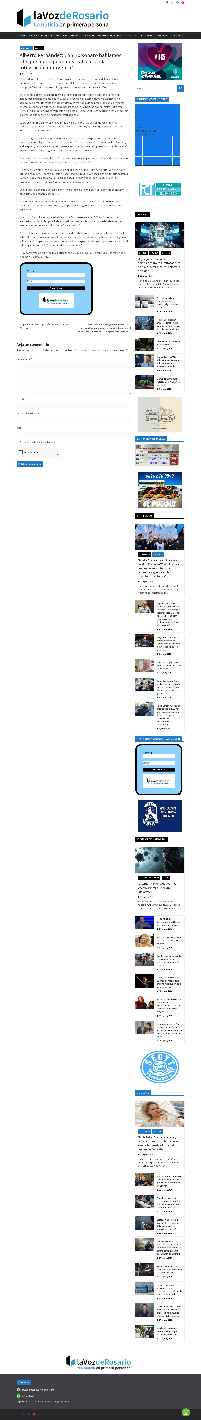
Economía (46, 35)
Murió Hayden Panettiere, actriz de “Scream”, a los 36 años (169, 940)
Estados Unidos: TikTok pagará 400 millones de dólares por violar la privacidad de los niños (168, 1224)
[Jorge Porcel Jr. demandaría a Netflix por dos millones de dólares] (144, 924)
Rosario (178, 35)
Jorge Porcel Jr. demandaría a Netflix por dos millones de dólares (169, 921)
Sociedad (158, 1131)
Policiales (61, 35)
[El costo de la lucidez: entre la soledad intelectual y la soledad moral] (144, 305)
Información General (110, 35)
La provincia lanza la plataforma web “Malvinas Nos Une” (45, 326)
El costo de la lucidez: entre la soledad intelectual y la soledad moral (168, 303)
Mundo (133, 35)
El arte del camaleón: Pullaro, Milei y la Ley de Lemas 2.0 (168, 381)
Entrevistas (144, 554)
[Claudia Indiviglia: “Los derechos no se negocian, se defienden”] (144, 667)
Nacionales (147, 35)
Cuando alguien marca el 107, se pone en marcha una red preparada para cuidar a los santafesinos (169, 1203)
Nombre (31, 271)
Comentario (24, 359)
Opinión (75, 35)
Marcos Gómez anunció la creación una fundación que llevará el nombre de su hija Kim (169, 1181)
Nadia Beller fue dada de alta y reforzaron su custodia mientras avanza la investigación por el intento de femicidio (158, 1143)
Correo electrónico (28, 413)
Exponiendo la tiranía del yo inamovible (168, 343)
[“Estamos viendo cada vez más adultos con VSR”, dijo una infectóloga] (159, 860)
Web (19, 427)
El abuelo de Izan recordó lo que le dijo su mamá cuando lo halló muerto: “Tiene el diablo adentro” (169, 1311)
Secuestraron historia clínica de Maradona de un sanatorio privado (169, 1269)
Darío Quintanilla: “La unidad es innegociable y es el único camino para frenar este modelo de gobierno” (168, 687)
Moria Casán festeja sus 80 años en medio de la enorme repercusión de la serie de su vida (169, 982)
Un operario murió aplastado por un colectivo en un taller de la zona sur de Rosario (169, 1290)
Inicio (21, 35)
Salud (166, 877)
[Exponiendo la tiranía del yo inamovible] (144, 345)
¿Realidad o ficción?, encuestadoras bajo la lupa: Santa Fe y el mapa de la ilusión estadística (168, 324)
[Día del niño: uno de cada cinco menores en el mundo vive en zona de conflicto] (144, 963)
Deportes (89, 35)
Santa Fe (162, 35)
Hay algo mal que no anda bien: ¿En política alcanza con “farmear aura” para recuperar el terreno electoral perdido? (159, 265)
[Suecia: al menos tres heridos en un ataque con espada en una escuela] (144, 1333)
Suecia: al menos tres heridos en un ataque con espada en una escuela (169, 1331)
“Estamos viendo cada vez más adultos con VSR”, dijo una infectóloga (157, 887)
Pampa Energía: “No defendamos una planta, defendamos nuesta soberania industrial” (168, 361)
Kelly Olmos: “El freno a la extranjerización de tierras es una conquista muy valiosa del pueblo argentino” (169, 643)
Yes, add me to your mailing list (37, 442)
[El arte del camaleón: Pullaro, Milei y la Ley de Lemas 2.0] (144, 383)
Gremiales (157, 554)
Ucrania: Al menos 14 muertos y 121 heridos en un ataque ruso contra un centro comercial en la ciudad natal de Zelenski (169, 1247)
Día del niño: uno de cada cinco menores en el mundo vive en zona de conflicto (169, 961)
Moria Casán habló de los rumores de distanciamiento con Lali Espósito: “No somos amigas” (169, 1005)
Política (33, 35)
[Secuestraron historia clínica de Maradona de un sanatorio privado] (144, 1271)
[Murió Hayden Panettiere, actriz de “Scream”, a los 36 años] (144, 942)
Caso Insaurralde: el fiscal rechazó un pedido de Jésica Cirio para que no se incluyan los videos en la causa (169, 1030)
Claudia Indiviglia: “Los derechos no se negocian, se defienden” (169, 665)
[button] (123, 35)
